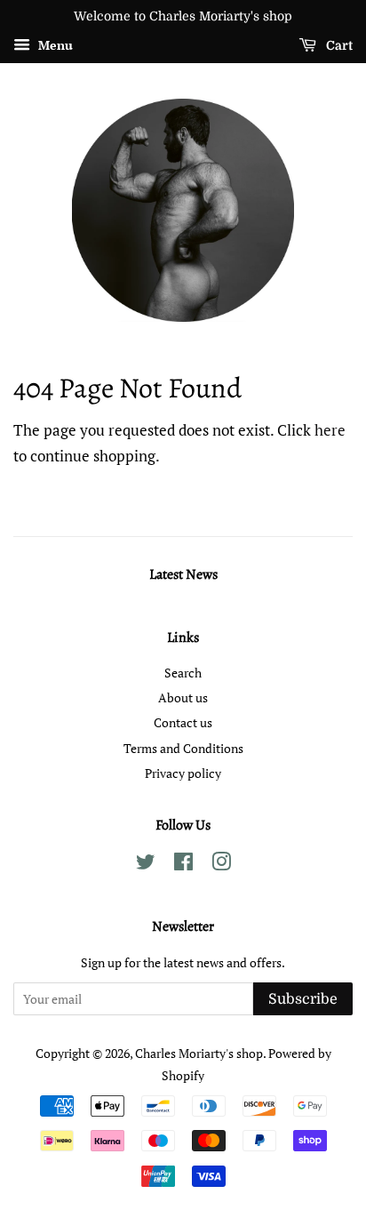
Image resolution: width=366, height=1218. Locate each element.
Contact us (183, 722)
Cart (338, 45)
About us (183, 697)
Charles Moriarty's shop (199, 1053)
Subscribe (303, 999)
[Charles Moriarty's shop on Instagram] (221, 864)
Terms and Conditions (183, 748)
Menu (54, 44)
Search (183, 672)
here (330, 430)
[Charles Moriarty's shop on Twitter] (145, 864)
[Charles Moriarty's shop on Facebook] (183, 864)
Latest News (183, 574)
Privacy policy (183, 773)
